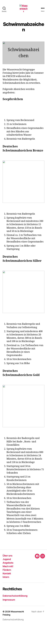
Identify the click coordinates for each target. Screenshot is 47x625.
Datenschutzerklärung (15, 595)
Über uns (7, 555)
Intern (6, 577)
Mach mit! (8, 566)
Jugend (7, 559)
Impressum (9, 599)
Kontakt (7, 573)
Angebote (8, 562)
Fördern (7, 569)
